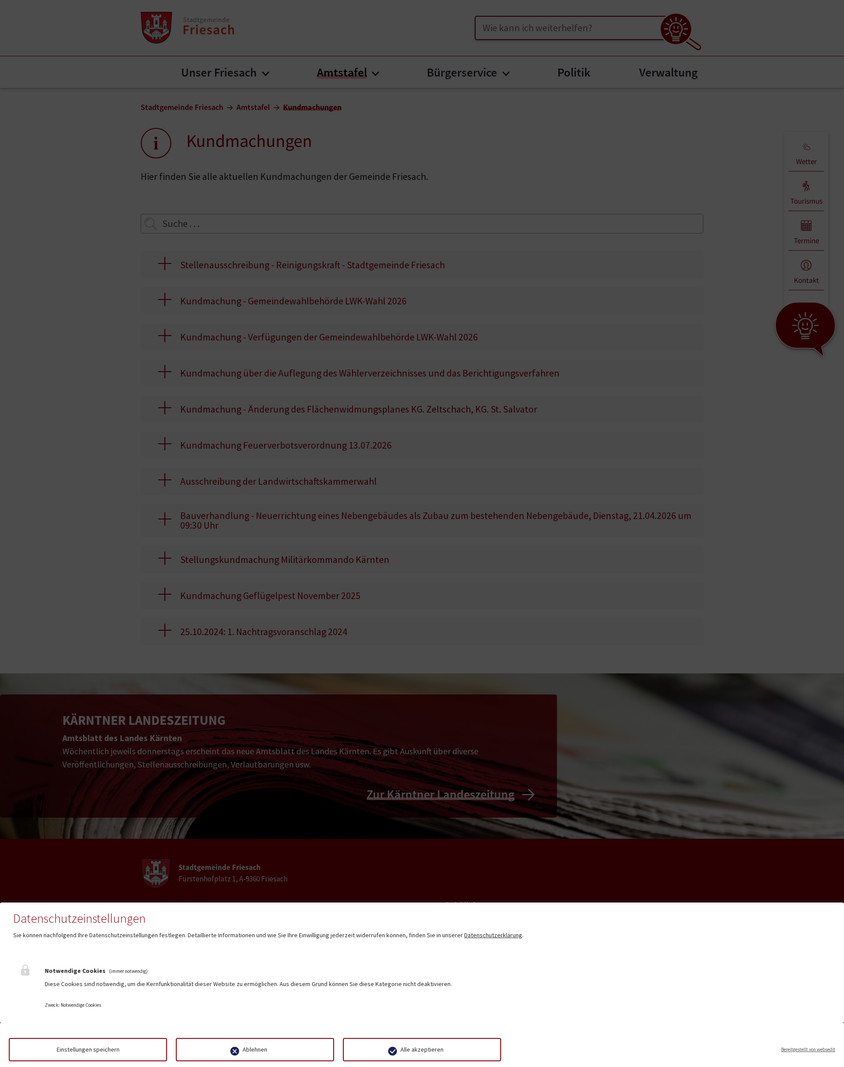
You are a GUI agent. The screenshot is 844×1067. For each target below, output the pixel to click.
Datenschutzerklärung (493, 935)
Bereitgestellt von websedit (808, 1049)
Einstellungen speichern (88, 1049)
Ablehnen (255, 1049)
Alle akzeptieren (422, 1049)
